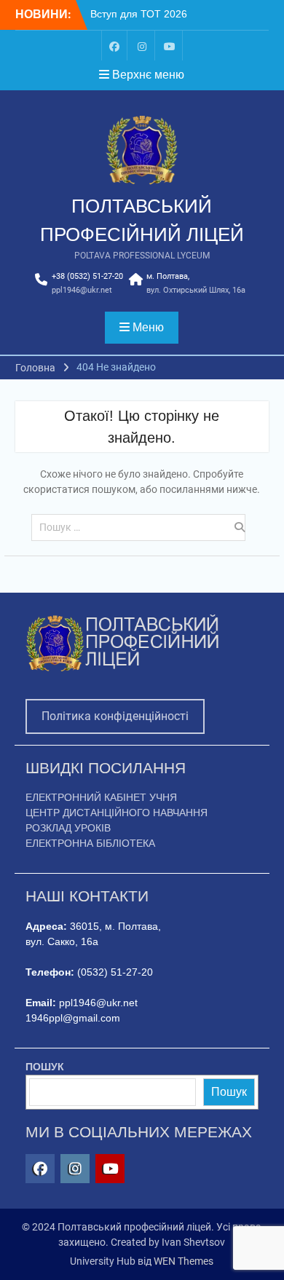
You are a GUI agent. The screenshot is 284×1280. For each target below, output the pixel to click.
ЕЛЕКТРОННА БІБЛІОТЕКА (90, 843)
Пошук (229, 1092)
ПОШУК (44, 1066)
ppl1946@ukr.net (82, 290)
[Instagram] (142, 45)
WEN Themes (183, 1261)
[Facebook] (114, 45)
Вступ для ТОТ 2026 (138, 14)
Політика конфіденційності (115, 716)
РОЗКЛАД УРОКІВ (68, 828)
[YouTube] (169, 45)
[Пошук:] (142, 527)
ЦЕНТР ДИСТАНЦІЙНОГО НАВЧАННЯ (116, 812)
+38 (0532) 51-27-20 (87, 276)
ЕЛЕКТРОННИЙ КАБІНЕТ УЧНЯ (101, 797)
